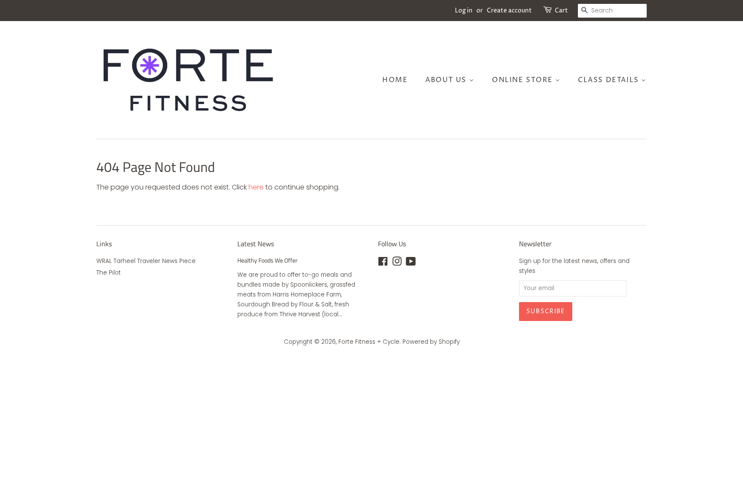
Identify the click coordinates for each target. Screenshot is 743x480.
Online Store (523, 80)
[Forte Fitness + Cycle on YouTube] (411, 263)
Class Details (609, 80)
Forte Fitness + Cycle (368, 342)
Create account (509, 10)
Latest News (255, 243)
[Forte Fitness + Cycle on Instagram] (397, 263)
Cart (561, 10)
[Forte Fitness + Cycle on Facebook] (383, 263)
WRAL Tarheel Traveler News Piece (146, 261)
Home (395, 80)
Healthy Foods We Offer (267, 260)
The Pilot (108, 273)
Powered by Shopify (431, 342)
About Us (447, 80)
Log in (464, 10)
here (256, 187)
